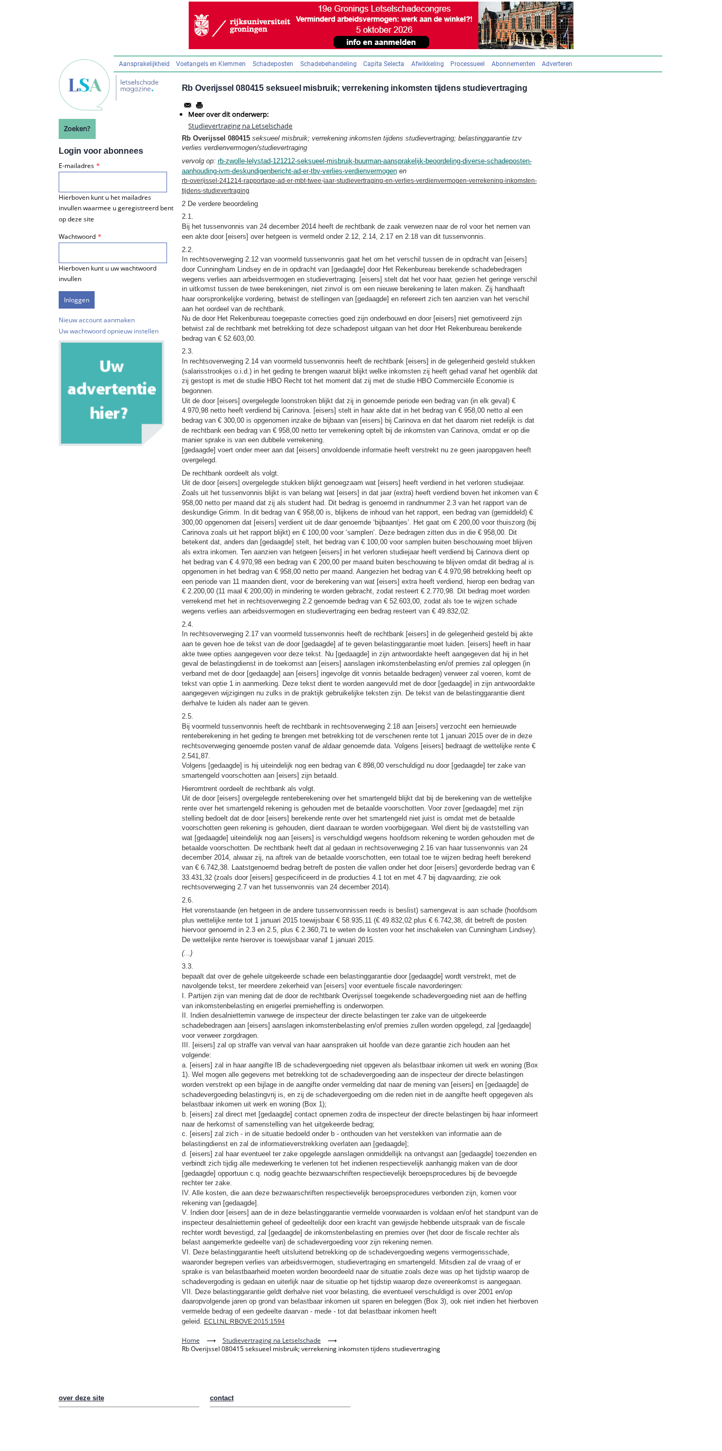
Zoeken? (77, 128)
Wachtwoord (77, 236)
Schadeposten (273, 64)
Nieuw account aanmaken (97, 319)
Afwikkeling (427, 64)
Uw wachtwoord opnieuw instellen (109, 331)
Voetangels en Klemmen (211, 64)
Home (191, 1340)
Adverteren (557, 64)
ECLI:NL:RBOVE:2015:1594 (244, 1321)
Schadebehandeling (328, 64)
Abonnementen (513, 64)
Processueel (467, 64)
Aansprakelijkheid (144, 64)
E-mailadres (76, 165)
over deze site (81, 1398)
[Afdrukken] (199, 105)
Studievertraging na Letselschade (240, 126)
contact (222, 1398)
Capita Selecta (383, 64)
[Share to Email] (187, 105)
